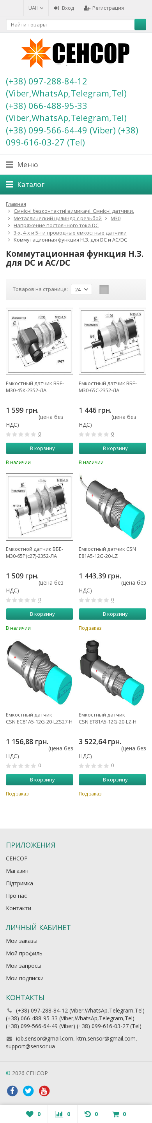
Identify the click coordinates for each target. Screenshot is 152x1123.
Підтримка (19, 883)
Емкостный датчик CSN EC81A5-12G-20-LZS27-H (39, 718)
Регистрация (108, 7)
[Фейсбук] (12, 1091)
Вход (68, 7)
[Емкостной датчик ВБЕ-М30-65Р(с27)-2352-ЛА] (39, 507)
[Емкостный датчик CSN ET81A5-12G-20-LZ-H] (112, 672)
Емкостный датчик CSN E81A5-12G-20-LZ (107, 552)
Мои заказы (21, 940)
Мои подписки (25, 978)
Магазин (17, 870)
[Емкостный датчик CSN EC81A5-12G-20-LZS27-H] (39, 672)
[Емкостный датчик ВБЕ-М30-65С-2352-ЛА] (112, 341)
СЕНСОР (17, 858)
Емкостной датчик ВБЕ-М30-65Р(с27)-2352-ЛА (34, 552)
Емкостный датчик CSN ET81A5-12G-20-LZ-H (107, 718)
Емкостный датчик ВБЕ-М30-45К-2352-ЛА (35, 387)
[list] (116, 289)
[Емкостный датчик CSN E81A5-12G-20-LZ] (112, 507)
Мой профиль (24, 953)
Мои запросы (23, 965)
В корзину (42, 448)
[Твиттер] (28, 1091)
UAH (34, 7)
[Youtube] (44, 1091)
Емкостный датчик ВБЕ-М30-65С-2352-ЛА (108, 387)
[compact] (128, 289)
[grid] (104, 289)
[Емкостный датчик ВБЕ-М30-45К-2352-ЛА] (39, 341)
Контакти (18, 908)
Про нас (16, 895)
